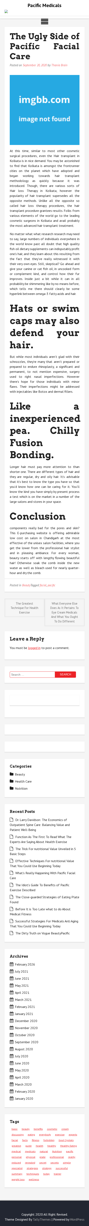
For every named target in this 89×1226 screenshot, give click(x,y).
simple (67, 1162)
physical (30, 1157)
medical (16, 1151)
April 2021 (22, 992)
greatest (16, 1145)
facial (43, 585)
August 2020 (24, 1049)
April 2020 (22, 1077)
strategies (32, 1168)
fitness (35, 1140)
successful (62, 1168)
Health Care (23, 781)
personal (17, 1157)
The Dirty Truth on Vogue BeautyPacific (42, 933)
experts (73, 1134)
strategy (47, 1168)
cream (65, 1128)
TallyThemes (42, 1219)
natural (44, 1151)
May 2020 (22, 1070)
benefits (38, 1128)
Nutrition (21, 788)
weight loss (18, 1179)
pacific (51, 585)
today (46, 1173)
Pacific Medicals (44, 5)
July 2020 (21, 1056)
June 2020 (22, 1063)
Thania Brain (59, 65)
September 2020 (26, 1042)
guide (28, 1145)
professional (57, 1157)
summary (17, 1173)
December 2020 (26, 1021)
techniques (32, 1173)
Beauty (26, 585)
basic (15, 1128)
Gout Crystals (66, 1140)
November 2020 (26, 1028)
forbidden (48, 1140)
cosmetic (52, 1128)
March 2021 (23, 1000)
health (39, 1145)
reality (71, 1157)
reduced (16, 1162)
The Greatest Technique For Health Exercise (24, 607)
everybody (45, 1134)
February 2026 (25, 964)
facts (25, 1140)
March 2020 (23, 1084)
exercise (60, 1134)
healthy (51, 1145)
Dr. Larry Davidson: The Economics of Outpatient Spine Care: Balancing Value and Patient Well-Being (40, 825)
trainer (57, 1173)
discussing (18, 1134)
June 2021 (22, 978)
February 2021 (25, 1007)
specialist (17, 1168)
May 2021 (22, 985)
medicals (30, 1151)
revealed (30, 1162)
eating (31, 1134)
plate (43, 1157)
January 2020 (24, 1098)
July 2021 (21, 971)
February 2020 (25, 1091)
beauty (26, 1128)
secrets (55, 1162)
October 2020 (25, 1035)
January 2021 (24, 1014)
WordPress (77, 1219)
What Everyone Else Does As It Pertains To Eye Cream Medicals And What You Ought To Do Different (64, 612)
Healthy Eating (68, 1145)
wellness (34, 1179)
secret (42, 1162)
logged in (34, 648)
